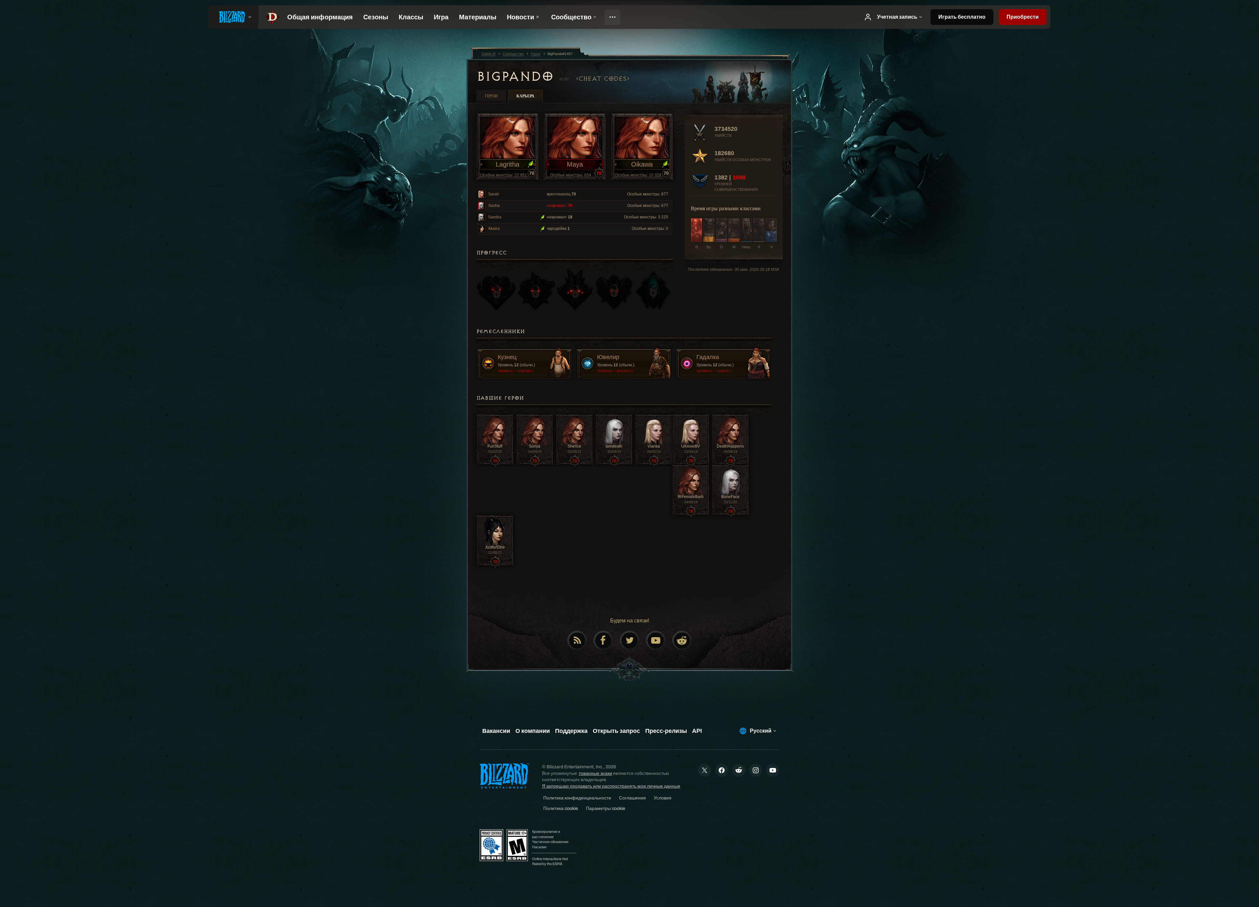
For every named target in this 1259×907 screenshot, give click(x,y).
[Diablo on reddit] (682, 640)
